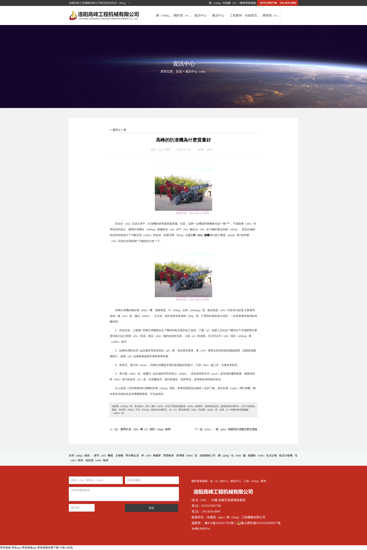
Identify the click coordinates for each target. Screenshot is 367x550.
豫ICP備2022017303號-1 (221, 523)
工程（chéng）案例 (255, 481)
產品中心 (236, 481)
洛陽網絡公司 (208, 455)
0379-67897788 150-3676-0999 (278, 3)
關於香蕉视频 (200, 481)
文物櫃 (119, 455)
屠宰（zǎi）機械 (103, 455)
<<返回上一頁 (118, 129)
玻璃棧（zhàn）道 (186, 455)
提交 (151, 507)
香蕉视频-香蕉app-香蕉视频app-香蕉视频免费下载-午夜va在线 (36, 547)
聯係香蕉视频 (248, 3)
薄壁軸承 (168, 455)
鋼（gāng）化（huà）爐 (232, 455)
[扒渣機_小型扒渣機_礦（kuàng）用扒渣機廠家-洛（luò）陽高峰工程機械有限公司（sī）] (105, 15)
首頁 (179, 71)
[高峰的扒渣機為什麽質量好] (183, 163)
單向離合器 (132, 455)
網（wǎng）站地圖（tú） (223, 3)
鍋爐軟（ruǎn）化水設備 (262, 455)
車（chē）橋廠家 (151, 455)
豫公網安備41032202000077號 (261, 523)
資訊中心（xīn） (196, 71)
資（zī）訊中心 (219, 481)
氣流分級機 (285, 455)
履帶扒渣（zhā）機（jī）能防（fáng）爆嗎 (145, 429)
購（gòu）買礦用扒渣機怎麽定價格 (236, 429)
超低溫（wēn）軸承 (97, 460)
